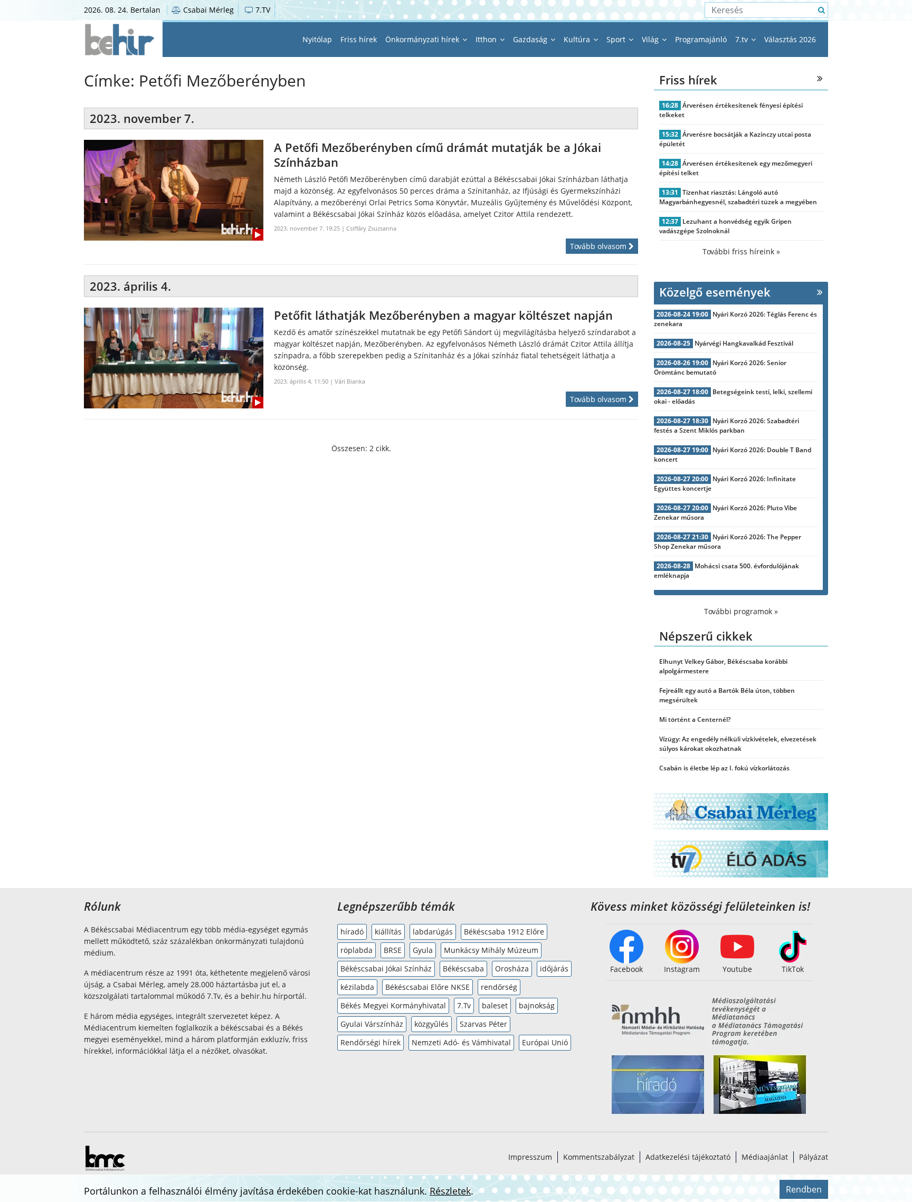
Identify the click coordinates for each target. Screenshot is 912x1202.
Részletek (450, 1191)
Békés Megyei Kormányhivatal (393, 1005)
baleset (495, 1005)
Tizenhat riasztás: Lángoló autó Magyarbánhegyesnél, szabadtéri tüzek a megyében (738, 197)
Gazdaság (531, 39)
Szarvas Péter (483, 1024)
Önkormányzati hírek (423, 39)
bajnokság (537, 1005)
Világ (651, 39)
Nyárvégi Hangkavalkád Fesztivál (744, 343)
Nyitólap (317, 39)
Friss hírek (358, 39)
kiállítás (388, 932)
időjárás (554, 968)
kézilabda (357, 987)
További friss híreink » (741, 251)
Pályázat (813, 1157)
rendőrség (499, 987)
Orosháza (512, 968)
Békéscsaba (463, 968)
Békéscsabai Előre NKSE (427, 987)
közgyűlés (431, 1024)
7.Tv (464, 1005)
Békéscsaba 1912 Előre (504, 932)
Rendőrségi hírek (370, 1042)
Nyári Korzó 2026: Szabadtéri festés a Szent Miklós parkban (726, 425)
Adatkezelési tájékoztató (687, 1157)
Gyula (423, 950)
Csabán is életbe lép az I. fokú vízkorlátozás (724, 768)
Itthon (487, 39)
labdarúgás (433, 932)
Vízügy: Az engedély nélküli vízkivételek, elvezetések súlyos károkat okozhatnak (737, 743)
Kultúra (578, 39)
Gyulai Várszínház (371, 1024)
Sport (617, 39)
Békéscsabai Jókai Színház (386, 968)
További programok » (741, 611)
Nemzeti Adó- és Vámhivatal (461, 1042)
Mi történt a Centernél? (694, 719)
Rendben (804, 1189)
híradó (352, 932)
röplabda (356, 950)
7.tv (742, 39)
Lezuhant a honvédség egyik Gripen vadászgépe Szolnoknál (725, 226)
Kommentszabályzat (598, 1157)
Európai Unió (545, 1042)
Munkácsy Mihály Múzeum (491, 950)
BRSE (393, 950)
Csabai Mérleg (207, 10)
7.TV (261, 10)
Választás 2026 (790, 39)
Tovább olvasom (599, 246)
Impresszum (530, 1157)
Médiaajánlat (765, 1157)
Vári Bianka (350, 381)
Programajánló (701, 39)
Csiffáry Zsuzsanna (371, 228)
